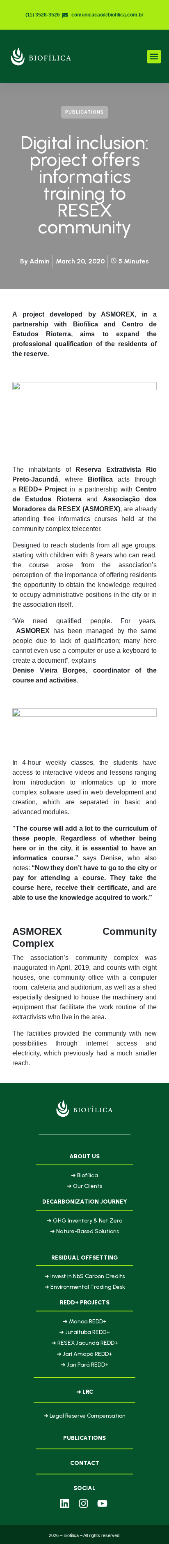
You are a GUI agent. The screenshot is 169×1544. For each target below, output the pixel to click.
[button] (154, 56)
